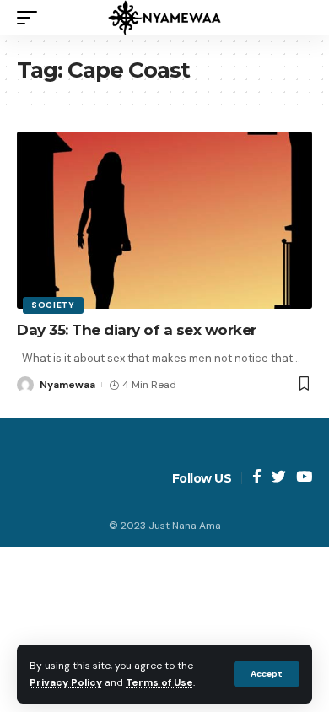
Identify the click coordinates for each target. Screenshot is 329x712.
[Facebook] (257, 478)
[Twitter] (279, 478)
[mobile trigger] (31, 17)
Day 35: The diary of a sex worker (136, 329)
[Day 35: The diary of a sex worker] (164, 220)
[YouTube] (304, 478)
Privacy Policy (66, 682)
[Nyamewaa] (164, 17)
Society (53, 304)
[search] (299, 17)
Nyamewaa (67, 384)
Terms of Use (159, 682)
